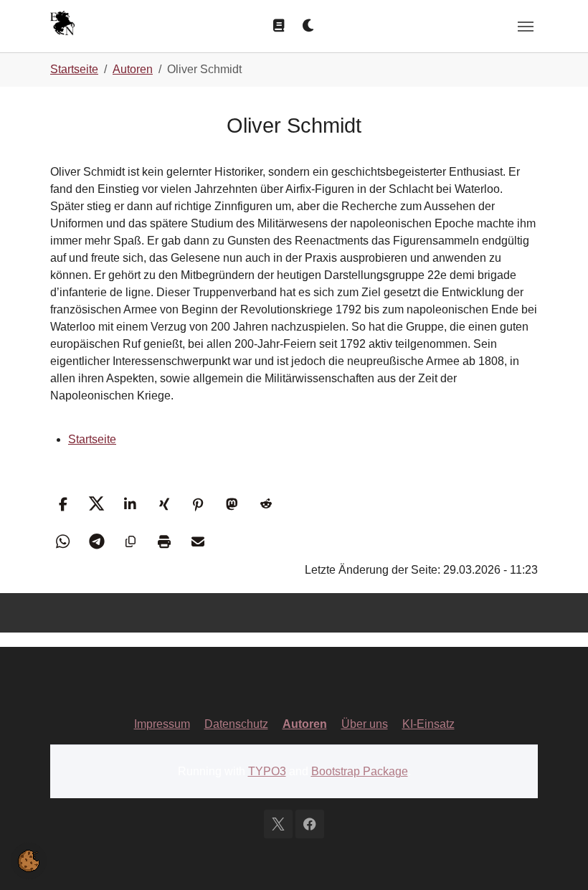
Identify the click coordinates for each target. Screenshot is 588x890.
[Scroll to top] (556, 858)
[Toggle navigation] (525, 26)
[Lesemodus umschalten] (279, 26)
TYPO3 (267, 771)
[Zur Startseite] (62, 25)
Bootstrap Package (359, 771)
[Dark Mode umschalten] (309, 26)
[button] (62, 503)
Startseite (92, 439)
